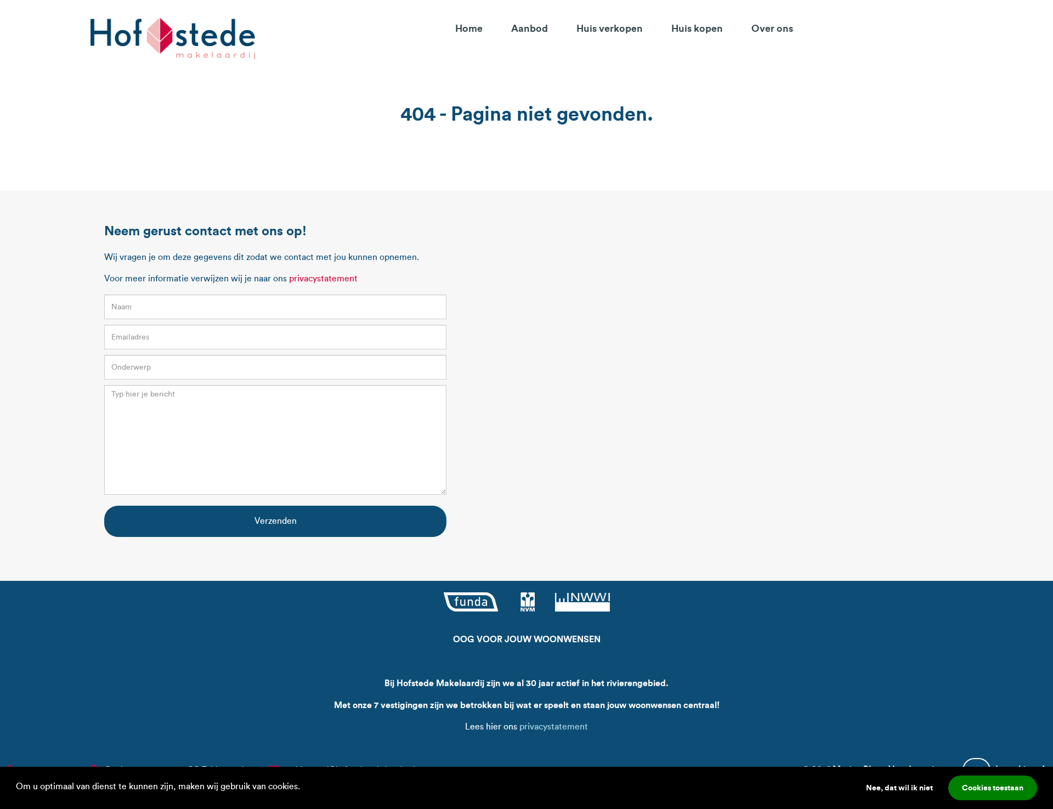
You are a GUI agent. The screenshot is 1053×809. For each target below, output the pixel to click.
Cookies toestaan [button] (992, 788)
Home (469, 28)
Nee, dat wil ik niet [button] (899, 788)
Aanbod (529, 28)
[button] (303, 787)
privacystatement (323, 278)
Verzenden (275, 521)
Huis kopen (697, 28)
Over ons (772, 28)
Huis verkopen (609, 28)
